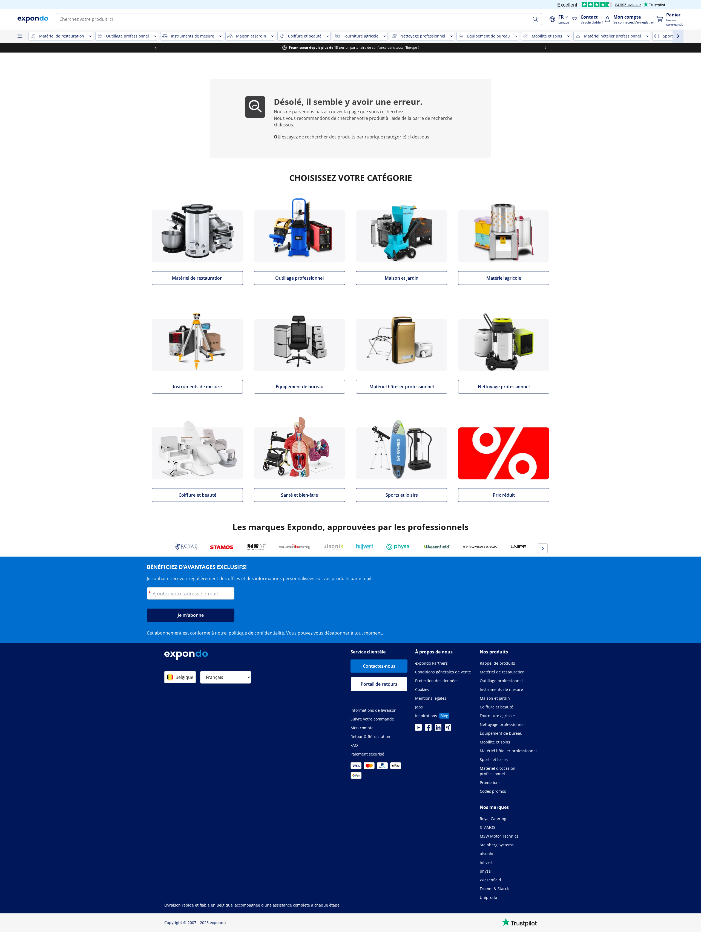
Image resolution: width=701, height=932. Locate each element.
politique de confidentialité (256, 633)
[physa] (398, 546)
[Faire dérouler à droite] (545, 47)
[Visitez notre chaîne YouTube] (418, 729)
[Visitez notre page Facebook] (428, 729)
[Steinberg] (295, 546)
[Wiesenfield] (437, 546)
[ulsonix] (333, 546)
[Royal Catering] (186, 546)
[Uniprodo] (525, 546)
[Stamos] (222, 546)
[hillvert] (364, 546)
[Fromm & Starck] (480, 546)
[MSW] (257, 546)
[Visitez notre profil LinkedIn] (438, 729)
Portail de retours (379, 684)
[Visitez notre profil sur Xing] (448, 729)
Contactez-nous (379, 666)
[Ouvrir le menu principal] (20, 36)
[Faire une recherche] (535, 19)
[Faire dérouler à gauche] (155, 47)
